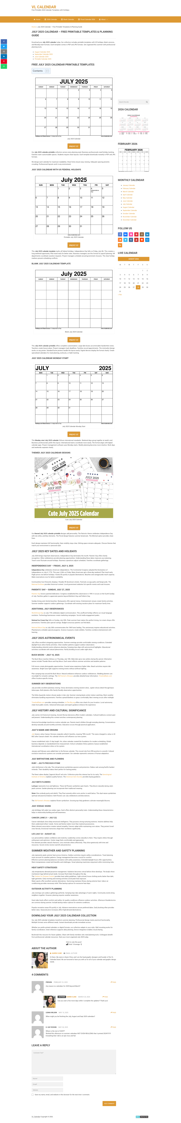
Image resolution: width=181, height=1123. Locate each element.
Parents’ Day (36, 594)
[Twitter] (125, 240)
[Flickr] (131, 234)
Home (38, 19)
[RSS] (120, 245)
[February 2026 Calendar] (133, 171)
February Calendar (129, 188)
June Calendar (128, 201)
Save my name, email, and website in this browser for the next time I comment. (62, 1095)
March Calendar (128, 192)
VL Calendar (44, 7)
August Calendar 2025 (42, 52)
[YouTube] (136, 240)
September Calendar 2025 (44, 54)
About (103, 19)
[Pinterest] (136, 234)
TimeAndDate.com (105, 676)
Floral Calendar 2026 (87, 19)
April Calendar (128, 195)
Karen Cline (57, 953)
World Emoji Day (37, 613)
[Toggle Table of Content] (46, 71)
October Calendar (129, 214)
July (33, 734)
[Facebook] (120, 234)
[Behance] (125, 234)
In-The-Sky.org (70, 702)
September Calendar (130, 210)
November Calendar (130, 217)
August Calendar (128, 207)
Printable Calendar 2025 (43, 59)
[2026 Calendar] (133, 135)
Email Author (71, 953)
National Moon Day (38, 627)
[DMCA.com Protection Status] (142, 1118)
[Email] (147, 240)
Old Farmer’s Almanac (65, 676)
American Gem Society (74, 777)
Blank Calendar (68, 19)
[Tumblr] (131, 240)
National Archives (38, 584)
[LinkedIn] (147, 234)
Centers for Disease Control (44, 876)
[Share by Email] (4, 51)
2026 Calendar (52, 19)
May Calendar (127, 198)
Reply (114, 982)
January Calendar (129, 185)
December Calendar (129, 220)
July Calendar (127, 204)
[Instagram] (142, 234)
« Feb (120, 295)
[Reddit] (142, 240)
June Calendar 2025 (41, 57)
